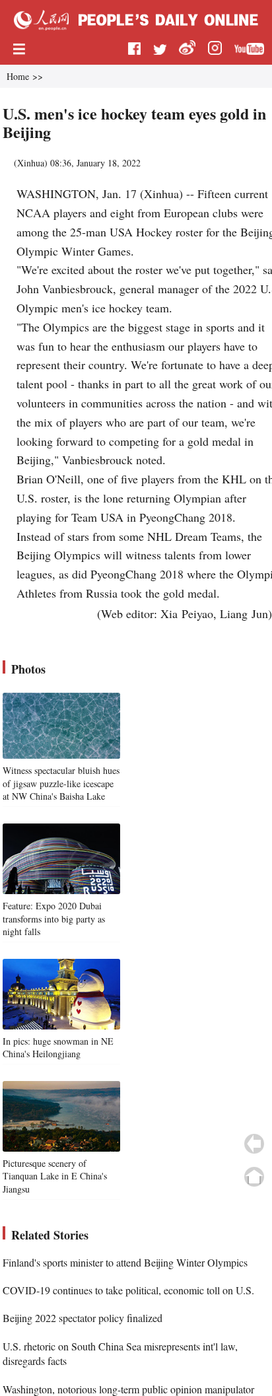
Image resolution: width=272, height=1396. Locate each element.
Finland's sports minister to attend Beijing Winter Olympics (125, 1262)
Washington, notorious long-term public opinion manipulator (128, 1389)
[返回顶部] (254, 1177)
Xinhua (30, 163)
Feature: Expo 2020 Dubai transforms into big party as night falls (54, 918)
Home (18, 76)
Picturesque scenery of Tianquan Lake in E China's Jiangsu (55, 1176)
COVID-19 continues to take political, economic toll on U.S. (128, 1290)
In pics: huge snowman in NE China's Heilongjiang (58, 1048)
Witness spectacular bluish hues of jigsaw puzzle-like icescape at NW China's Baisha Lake (61, 783)
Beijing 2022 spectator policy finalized (82, 1318)
